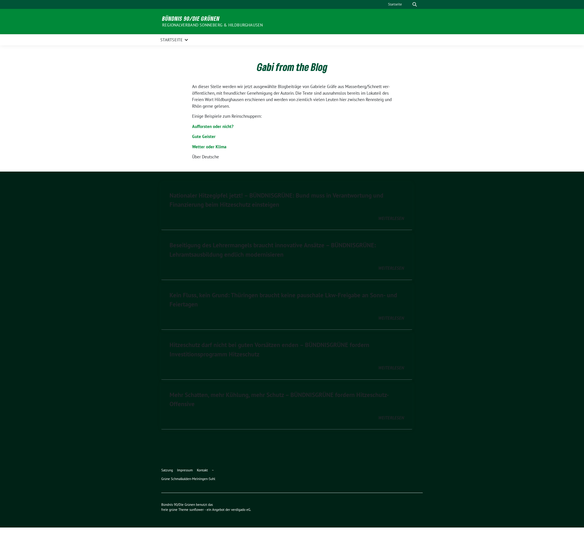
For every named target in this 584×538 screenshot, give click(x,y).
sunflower (196, 509)
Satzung (167, 470)
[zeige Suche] (414, 4)
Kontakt (202, 470)
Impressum (185, 470)
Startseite (395, 4)
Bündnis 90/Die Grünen (191, 18)
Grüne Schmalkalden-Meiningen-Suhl (188, 479)
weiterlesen (391, 218)
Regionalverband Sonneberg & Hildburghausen (212, 25)
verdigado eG (240, 509)
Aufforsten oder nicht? (213, 126)
